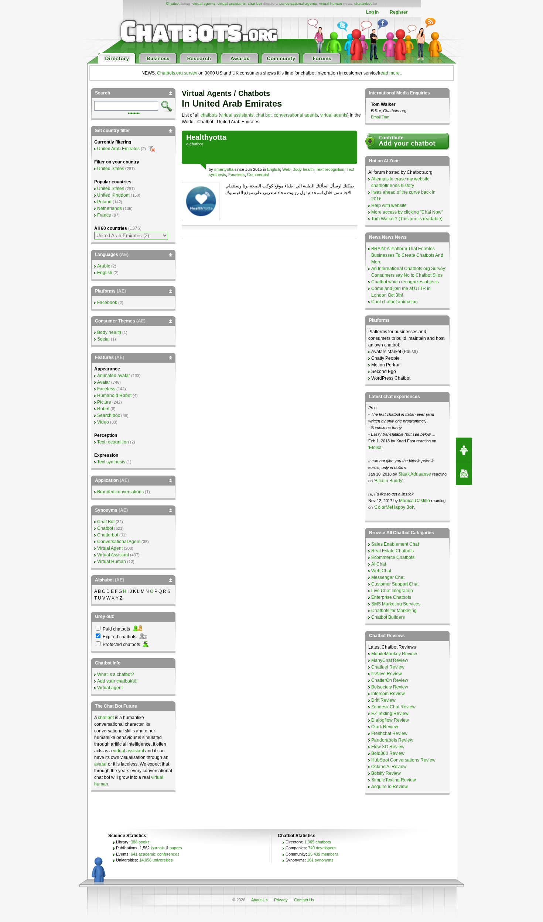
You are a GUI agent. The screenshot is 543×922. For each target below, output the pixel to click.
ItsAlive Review (386, 673)
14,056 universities (156, 860)
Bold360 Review (387, 753)
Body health (303, 169)
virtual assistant (128, 750)
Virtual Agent (110, 548)
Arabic (103, 266)
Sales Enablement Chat (395, 544)
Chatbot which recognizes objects (405, 281)
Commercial (258, 174)
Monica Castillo (414, 500)
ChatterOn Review (389, 680)
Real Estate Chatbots (392, 550)
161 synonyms (320, 860)
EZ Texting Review (390, 713)
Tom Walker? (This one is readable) (407, 218)
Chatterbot (107, 535)
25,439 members (323, 854)
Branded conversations (120, 491)
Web (286, 169)
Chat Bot (106, 521)
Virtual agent (110, 687)
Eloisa (375, 447)
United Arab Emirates (118, 148)
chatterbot (363, 3)
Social (103, 339)
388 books (140, 842)
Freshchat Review (389, 733)
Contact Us (304, 900)
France (104, 215)
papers (176, 848)
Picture (104, 402)
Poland (104, 201)
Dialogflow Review (390, 720)
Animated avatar (113, 375)
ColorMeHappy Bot (394, 507)
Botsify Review (386, 773)
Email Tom (380, 117)
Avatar (103, 382)
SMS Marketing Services (395, 604)
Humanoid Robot (114, 395)
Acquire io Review (389, 786)
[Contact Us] (464, 473)
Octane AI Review (389, 766)
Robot (103, 408)
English (273, 169)
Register (399, 12)
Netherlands (109, 208)
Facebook (107, 302)
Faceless (236, 174)
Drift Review (383, 700)
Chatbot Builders (388, 617)
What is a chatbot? (115, 674)
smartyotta (223, 169)
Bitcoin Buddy (388, 480)
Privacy (281, 900)
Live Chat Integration (392, 590)
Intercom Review (388, 693)
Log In (372, 12)
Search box (108, 415)
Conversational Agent (118, 541)
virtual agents (203, 3)
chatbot (196, 144)
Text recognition (330, 169)
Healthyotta (206, 137)
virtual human (330, 3)
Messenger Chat (387, 577)
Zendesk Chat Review (393, 706)
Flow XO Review (387, 746)
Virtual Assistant (113, 554)
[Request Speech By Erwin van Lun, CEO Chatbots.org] (464, 449)
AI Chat (378, 564)
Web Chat (381, 570)
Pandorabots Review (392, 740)
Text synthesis (111, 462)
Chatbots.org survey (177, 73)
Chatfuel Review (387, 667)
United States (110, 168)
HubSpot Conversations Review (403, 760)
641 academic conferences (155, 854)
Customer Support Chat (395, 584)
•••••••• (134, 112)
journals (158, 848)
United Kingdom (113, 195)
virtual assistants (232, 3)
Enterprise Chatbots (391, 597)
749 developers (322, 848)
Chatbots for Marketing (394, 610)
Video (103, 422)
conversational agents (298, 3)
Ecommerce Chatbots (392, 557)
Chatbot (173, 3)
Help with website (389, 205)
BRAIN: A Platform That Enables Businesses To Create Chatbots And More (407, 255)
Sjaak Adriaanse (414, 474)
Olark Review (384, 726)
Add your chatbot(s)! (117, 681)
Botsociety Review (389, 687)
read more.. (390, 73)
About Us (259, 900)
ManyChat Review (389, 660)
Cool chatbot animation (394, 301)
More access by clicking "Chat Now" (407, 212)
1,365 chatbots (317, 842)
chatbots (209, 115)
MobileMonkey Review (394, 653)
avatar (100, 764)
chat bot (255, 3)
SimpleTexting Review (393, 780)
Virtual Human (111, 561)
